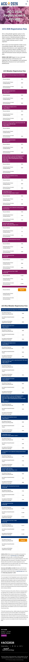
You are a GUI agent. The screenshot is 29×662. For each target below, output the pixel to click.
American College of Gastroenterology (15, 659)
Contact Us (4, 635)
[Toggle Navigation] (26, 4)
